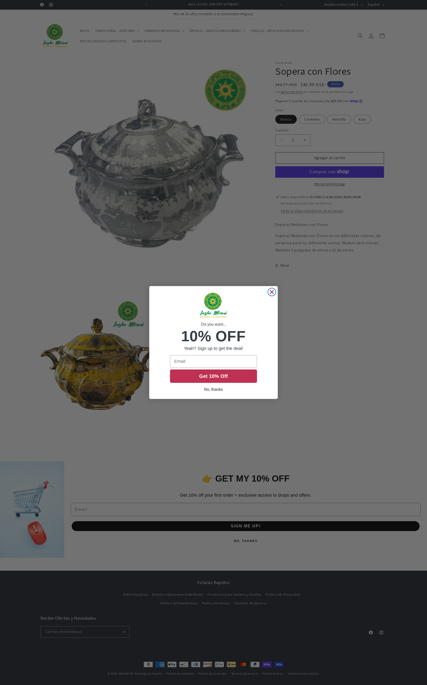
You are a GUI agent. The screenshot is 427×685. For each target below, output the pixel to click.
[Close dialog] (272, 292)
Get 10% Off (213, 376)
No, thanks (213, 389)
